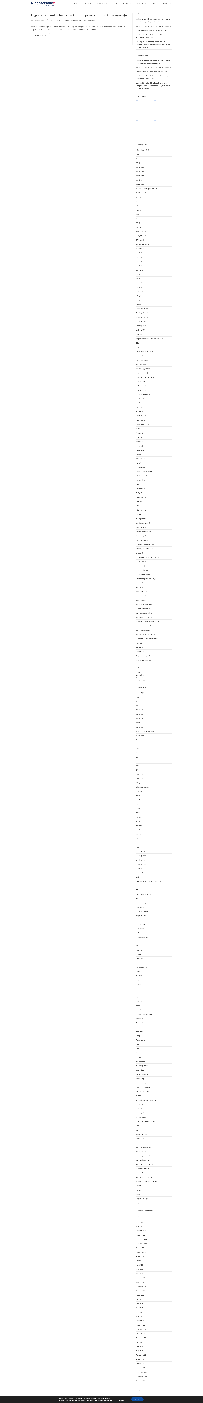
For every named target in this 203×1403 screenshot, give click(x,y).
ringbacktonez (39, 21)
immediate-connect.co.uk (145, 377)
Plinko (138, 506)
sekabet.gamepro (142, 523)
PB (137, 484)
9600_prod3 (140, 236)
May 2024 (139, 1269)
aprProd (139, 283)
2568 (137, 210)
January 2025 (140, 1235)
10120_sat (139, 167)
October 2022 (140, 1334)
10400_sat (139, 184)
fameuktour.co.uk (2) (143, 351)
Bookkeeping (140, 308)
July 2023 (139, 1299)
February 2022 (141, 1355)
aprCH (138, 266)
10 (137, 163)
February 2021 (141, 1363)
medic (138, 428)
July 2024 (139, 1261)
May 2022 (139, 1351)
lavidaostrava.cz (141, 424)
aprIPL (138, 270)
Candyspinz (140, 326)
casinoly (139, 334)
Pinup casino (140, 497)
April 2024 (139, 1273)
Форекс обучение (142, 660)
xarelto (138, 643)
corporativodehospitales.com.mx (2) (148, 338)
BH (137, 300)
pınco (138, 501)
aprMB (138, 274)
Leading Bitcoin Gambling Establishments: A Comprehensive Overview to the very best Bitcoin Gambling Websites (153, 44)
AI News (139, 248)
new (137, 454)
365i (137, 214)
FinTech (138, 356)
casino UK (139, 330)
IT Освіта (139, 399)
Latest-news (140, 416)
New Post (139, 459)
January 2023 (140, 1325)
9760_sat (139, 240)
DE (137, 347)
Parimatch (139, 480)
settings (121, 1400)
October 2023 (140, 1291)
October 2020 (140, 1381)
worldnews (140, 600)
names (138, 441)
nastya (138, 446)
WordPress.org (141, 680)
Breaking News (141, 313)
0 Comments (90, 21)
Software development (144, 544)
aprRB (138, 287)
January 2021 (140, 1368)
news (138, 463)
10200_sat (139, 171)
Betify (138, 296)
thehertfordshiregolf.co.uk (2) (146, 557)
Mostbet (139, 433)
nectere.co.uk (140, 450)
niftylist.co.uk (140, 476)
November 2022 (141, 1329)
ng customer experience (144, 471)
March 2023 (140, 1316)
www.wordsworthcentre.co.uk (146, 639)
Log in (138, 672)
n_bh (138, 437)
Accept (137, 1399)
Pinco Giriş (139, 489)
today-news (140, 561)
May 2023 (139, 1308)
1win (137, 197)
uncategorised (141, 570)
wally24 (138, 587)
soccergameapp (141, 540)
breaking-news (141, 317)
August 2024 (140, 1256)
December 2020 (141, 1372)
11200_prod (140, 193)
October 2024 (140, 1248)
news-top (139, 467)
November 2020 (141, 1376)
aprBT (138, 257)
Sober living (140, 536)
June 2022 (139, 1346)
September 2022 (141, 1338)
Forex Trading (141, 360)
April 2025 (139, 1222)
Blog (137, 304)
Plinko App (140, 510)
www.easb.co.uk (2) (142, 617)
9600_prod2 (140, 231)
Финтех (138, 651)
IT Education (140, 381)
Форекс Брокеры (142, 656)
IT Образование (142, 394)
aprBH (138, 253)
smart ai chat (140, 527)
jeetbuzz (139, 407)
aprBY (138, 261)
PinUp (138, 493)
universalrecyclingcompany (145, 579)
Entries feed (140, 675)
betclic (138, 291)
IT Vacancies (140, 386)
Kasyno (138, 411)
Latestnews (140, 420)
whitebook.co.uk (142, 591)
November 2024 (141, 1243)
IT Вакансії (139, 390)
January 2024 (140, 1282)
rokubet (139, 514)
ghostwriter (140, 364)
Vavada (138, 583)
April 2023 (139, 1312)
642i (137, 223)
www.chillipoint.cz (142, 609)
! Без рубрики (141, 150)
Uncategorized (141, 574)
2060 (137, 206)
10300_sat (139, 176)
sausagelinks (140, 519)
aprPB (138, 279)
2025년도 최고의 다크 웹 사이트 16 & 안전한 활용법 (153, 26)
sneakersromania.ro (73, 21)
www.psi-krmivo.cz (142, 630)
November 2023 (141, 1286)
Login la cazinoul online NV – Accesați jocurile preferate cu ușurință (79, 15)
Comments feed (141, 678)
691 (137, 227)
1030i (138, 180)
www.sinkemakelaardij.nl (144, 634)
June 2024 (139, 1265)
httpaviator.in (141, 373)
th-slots (138, 553)
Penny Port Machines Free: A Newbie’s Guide (151, 30)
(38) (137, 154)
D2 (137, 343)
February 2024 (141, 1278)
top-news (139, 566)
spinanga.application (143, 549)
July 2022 (139, 1342)
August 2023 (140, 1295)
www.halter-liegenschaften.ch (146, 621)
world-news (140, 596)
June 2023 (139, 1304)
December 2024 (141, 1239)
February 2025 (141, 1231)
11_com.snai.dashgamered (145, 189)
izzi (137, 403)
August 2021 (140, 1359)
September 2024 (141, 1252)
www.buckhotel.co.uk (143, 604)
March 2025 (140, 1226)
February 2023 (141, 1321)
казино (138, 647)
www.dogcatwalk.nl (143, 613)
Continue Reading (41, 34)
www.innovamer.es (142, 626)
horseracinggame (142, 369)
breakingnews (141, 321)
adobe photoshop (142, 244)
